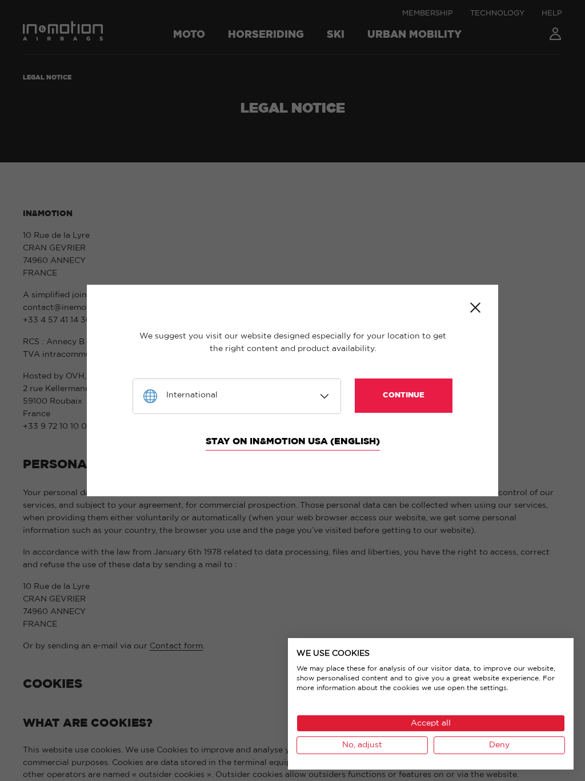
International (192, 395)
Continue (403, 395)
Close (475, 307)
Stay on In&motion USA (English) (293, 441)
